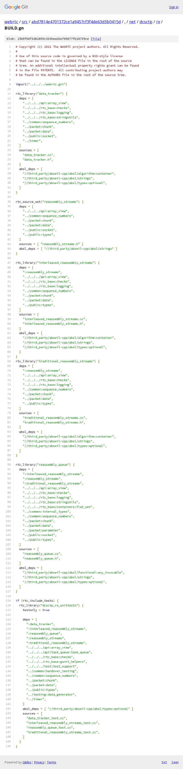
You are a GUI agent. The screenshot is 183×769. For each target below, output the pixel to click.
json (175, 762)
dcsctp (145, 21)
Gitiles (27, 762)
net (132, 21)
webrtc (11, 21)
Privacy (39, 762)
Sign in (174, 7)
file (96, 39)
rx (158, 21)
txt (164, 762)
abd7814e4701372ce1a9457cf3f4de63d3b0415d (76, 21)
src (25, 21)
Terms (51, 762)
